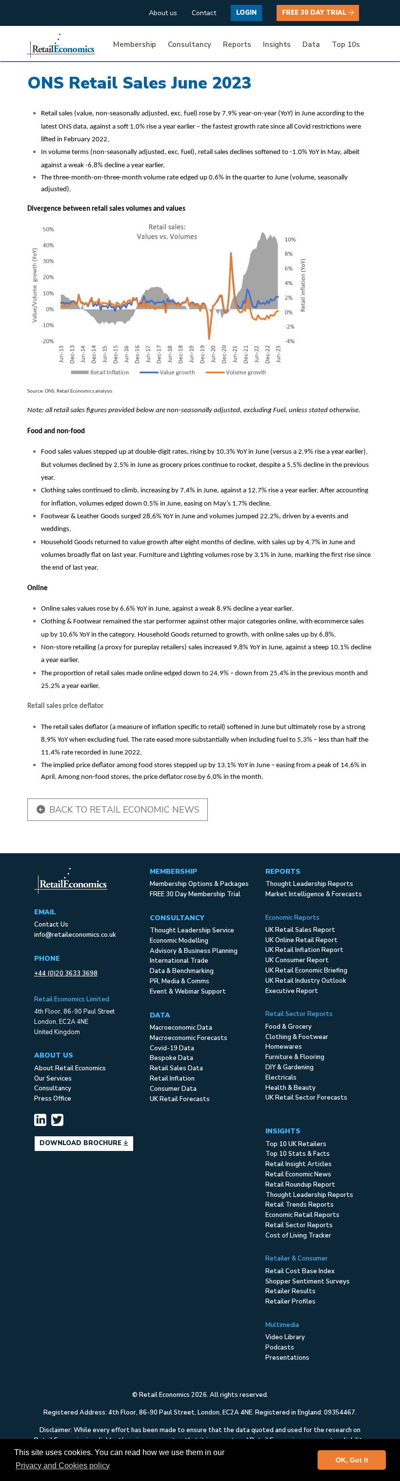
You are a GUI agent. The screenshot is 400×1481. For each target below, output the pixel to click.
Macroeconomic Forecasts (188, 1038)
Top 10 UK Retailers (295, 1144)
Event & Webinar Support (188, 991)
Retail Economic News (298, 1174)
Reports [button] (237, 44)
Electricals (281, 1077)
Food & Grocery (288, 1026)
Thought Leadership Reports (309, 884)
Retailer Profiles (290, 1301)
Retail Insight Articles (298, 1164)
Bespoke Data (171, 1058)
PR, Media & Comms (179, 981)
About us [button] (163, 13)
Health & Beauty (290, 1087)
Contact (204, 13)
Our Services (53, 1078)
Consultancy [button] (189, 44)
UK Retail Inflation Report (304, 950)
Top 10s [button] (346, 44)
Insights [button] (277, 44)
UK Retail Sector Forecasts (306, 1097)
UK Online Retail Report (301, 940)
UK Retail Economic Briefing (306, 970)
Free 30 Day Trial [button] (315, 12)
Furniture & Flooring (294, 1057)
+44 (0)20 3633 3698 (66, 973)
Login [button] (246, 12)
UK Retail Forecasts (180, 1099)
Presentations (287, 1357)
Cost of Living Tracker (298, 1235)
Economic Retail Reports (302, 1215)
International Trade (179, 960)
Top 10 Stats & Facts (297, 1153)
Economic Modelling (179, 940)
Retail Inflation (172, 1078)
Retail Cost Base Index (300, 1271)
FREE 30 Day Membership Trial (195, 894)
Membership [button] (134, 44)
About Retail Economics (70, 1068)
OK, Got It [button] (352, 1460)
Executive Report (291, 991)
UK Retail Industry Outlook (305, 980)
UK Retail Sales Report (300, 930)
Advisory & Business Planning (194, 951)
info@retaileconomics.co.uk (75, 934)
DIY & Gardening (289, 1067)
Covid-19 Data (172, 1048)
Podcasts (279, 1347)
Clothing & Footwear (296, 1037)
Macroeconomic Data (181, 1027)
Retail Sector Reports (299, 1225)
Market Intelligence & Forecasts (313, 894)
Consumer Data (173, 1088)
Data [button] (311, 44)
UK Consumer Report (297, 960)
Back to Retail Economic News (123, 810)
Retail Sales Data (176, 1068)
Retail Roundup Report (300, 1184)
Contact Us (51, 924)
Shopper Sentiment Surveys (307, 1281)
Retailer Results (290, 1291)
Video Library (285, 1337)
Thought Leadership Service (192, 930)
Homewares (283, 1046)
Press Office (52, 1098)
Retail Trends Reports (299, 1204)
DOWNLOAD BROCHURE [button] (81, 1143)
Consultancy (52, 1088)
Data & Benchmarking (182, 971)
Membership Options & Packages (199, 884)
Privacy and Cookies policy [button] (63, 1465)
